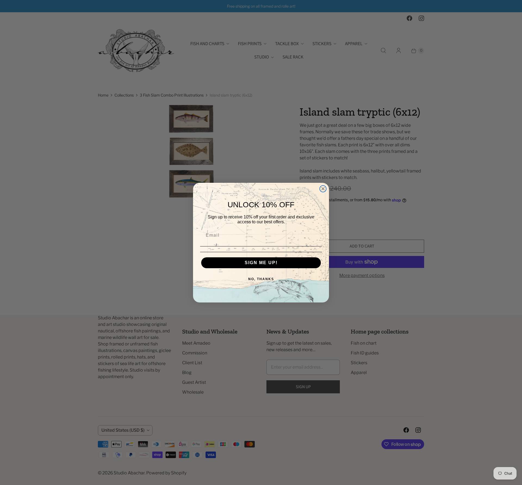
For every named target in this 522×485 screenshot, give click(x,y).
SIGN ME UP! (261, 262)
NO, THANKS (261, 279)
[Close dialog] (323, 189)
